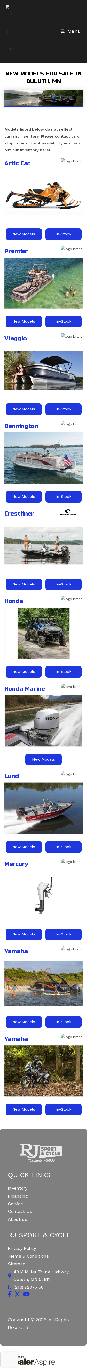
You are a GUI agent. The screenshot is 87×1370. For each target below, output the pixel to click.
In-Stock (63, 234)
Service (15, 1203)
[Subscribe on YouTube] (26, 1294)
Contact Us (20, 1211)
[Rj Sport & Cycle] (43, 1153)
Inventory (17, 1188)
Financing (18, 1195)
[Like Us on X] (17, 1294)
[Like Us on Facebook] (10, 1294)
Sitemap (16, 1263)
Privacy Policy (22, 1248)
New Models (23, 234)
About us (17, 1219)
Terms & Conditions (28, 1256)
